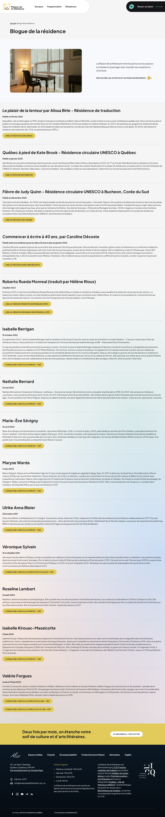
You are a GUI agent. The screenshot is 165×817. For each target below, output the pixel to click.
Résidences (70, 6)
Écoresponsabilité (68, 755)
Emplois (51, 755)
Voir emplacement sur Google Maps (26, 770)
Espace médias (35, 755)
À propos (39, 6)
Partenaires (114, 755)
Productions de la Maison (93, 755)
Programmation (54, 6)
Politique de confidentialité (65, 813)
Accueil (13, 23)
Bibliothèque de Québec (109, 790)
